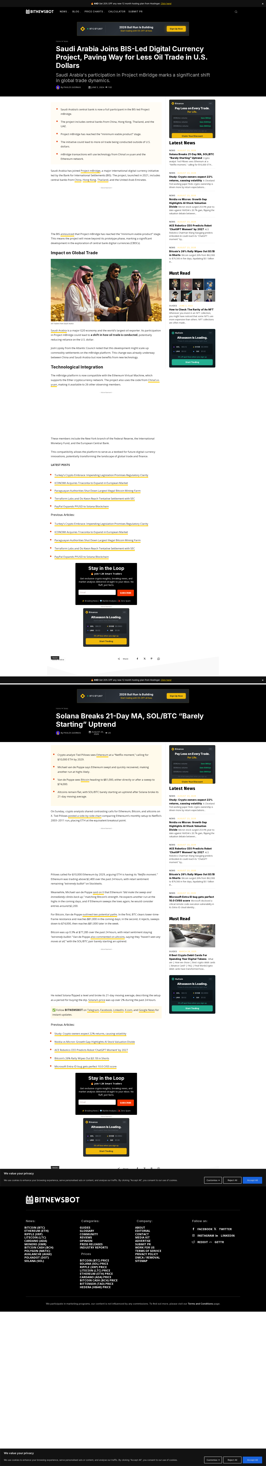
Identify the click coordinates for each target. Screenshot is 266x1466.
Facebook (204, 1229)
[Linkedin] (216, 1235)
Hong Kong (89, 180)
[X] (144, 659)
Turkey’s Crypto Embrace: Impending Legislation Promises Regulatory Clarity (101, 475)
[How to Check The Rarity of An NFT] (192, 290)
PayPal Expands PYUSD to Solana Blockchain (81, 506)
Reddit (202, 1242)
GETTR (219, 1242)
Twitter (225, 1229)
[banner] (133, 29)
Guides (173, 306)
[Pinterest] (151, 659)
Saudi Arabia (59, 330)
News (65, 41)
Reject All (232, 1460)
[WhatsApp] (158, 659)
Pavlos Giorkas (72, 87)
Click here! (166, 3)
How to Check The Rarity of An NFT (191, 309)
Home (58, 41)
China (78, 180)
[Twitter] (214, 1229)
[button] (236, 12)
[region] (133, 1457)
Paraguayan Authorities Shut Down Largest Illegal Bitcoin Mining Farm (97, 490)
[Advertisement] (106, 208)
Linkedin (228, 1235)
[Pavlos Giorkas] (58, 87)
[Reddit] (193, 1242)
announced (67, 234)
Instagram (205, 1235)
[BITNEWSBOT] (40, 11)
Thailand (102, 180)
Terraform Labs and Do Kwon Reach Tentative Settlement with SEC (94, 498)
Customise (212, 1460)
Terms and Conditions (200, 1303)
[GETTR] (210, 1242)
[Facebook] (137, 659)
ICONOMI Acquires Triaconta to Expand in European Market (91, 483)
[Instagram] (193, 1235)
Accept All (252, 1460)
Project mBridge (90, 170)
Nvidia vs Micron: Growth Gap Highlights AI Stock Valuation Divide (188, 203)
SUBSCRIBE (125, 592)
